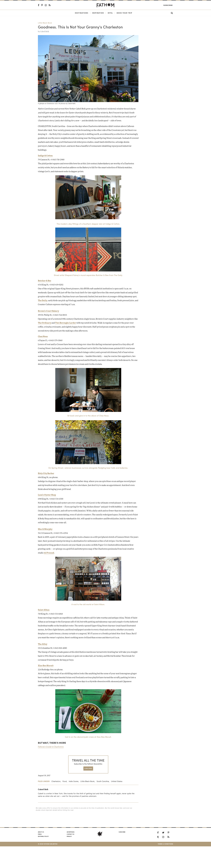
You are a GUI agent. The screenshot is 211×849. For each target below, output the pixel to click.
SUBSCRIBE (88, 768)
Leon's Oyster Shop (47, 495)
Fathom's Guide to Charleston (51, 747)
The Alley (42, 644)
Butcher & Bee (44, 281)
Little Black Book (45, 23)
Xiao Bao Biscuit (46, 666)
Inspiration (98, 13)
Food (65, 781)
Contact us (70, 834)
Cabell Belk (44, 31)
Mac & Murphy (45, 529)
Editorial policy (43, 836)
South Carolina (103, 781)
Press (40, 834)
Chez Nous (43, 337)
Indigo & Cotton (45, 156)
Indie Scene (73, 781)
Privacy (69, 836)
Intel (110, 13)
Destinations (81, 13)
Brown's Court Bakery (48, 311)
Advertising (70, 832)
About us (41, 832)
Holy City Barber (46, 474)
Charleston (55, 781)
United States (116, 781)
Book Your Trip (124, 13)
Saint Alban (43, 610)
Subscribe (168, 5)
